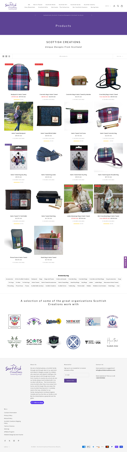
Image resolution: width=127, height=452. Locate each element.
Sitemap (6, 429)
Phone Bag (11, 286)
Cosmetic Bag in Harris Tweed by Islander (78, 94)
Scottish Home (50, 4)
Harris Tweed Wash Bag (49, 216)
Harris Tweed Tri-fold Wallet (18, 216)
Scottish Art (63, 4)
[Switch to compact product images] (9, 56)
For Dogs (11, 282)
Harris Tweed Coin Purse (78, 133)
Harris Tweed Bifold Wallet (48, 133)
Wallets (89, 286)
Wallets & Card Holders (99, 286)
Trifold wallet (80, 286)
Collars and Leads (61, 279)
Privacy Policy (8, 415)
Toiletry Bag (72, 286)
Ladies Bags (98, 282)
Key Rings (84, 282)
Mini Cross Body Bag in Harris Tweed (108, 216)
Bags (40, 279)
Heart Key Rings (75, 282)
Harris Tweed (37, 4)
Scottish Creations (51, 286)
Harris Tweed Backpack (18, 133)
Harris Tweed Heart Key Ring (78, 175)
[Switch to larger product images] (3, 56)
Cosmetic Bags (83, 279)
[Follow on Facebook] (5, 441)
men (118, 286)
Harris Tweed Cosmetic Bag (108, 133)
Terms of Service (9, 426)
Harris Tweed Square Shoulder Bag (108, 175)
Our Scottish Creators (80, 7)
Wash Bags (111, 286)
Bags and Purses (49, 279)
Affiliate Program (9, 432)
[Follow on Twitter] (9, 441)
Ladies (91, 282)
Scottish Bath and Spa (37, 286)
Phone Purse (19, 286)
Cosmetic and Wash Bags (97, 279)
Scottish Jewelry (89, 4)
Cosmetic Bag (72, 279)
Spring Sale (95, 7)
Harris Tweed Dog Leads (48, 175)
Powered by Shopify (55, 446)
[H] (29, 4)
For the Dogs (26, 282)
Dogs (119, 279)
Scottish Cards (76, 4)
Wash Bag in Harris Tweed (48, 257)
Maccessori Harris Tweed (111, 282)
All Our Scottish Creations (22, 279)
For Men (18, 282)
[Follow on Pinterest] (18, 441)
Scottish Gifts (43, 7)
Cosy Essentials (30, 7)
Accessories (9, 279)
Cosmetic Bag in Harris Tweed (49, 94)
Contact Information (10, 413)
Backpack (34, 279)
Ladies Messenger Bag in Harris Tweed (78, 216)
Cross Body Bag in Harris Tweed (108, 94)
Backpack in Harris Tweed (18, 94)
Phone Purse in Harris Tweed (18, 257)
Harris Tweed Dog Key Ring (19, 175)
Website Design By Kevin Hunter (13, 435)
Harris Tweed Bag (63, 282)
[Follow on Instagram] (14, 441)
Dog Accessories (111, 279)
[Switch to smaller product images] (6, 56)
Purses (27, 286)
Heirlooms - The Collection (60, 7)
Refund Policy (8, 418)
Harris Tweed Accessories (48, 282)
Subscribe (70, 380)
